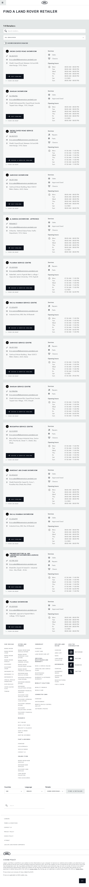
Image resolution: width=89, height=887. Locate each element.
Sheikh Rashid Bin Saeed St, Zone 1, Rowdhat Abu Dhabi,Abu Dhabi (22, 483)
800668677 (13, 223)
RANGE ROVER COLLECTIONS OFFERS (24, 665)
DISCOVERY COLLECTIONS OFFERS (24, 708)
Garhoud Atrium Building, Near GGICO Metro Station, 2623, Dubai (22, 188)
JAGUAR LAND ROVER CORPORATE (14, 844)
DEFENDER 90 (8, 677)
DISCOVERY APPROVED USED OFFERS (25, 700)
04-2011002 (13, 180)
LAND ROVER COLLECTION (22, 774)
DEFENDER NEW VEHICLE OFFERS (23, 674)
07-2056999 (13, 307)
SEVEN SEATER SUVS (9, 687)
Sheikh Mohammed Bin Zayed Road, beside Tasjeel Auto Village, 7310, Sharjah (24, 104)
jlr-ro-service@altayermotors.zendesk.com (23, 140)
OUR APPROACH (23, 746)
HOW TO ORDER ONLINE (22, 731)
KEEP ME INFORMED (24, 735)
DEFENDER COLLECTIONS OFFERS (24, 687)
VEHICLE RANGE (23, 749)
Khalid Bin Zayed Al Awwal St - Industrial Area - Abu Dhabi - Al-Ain (23, 569)
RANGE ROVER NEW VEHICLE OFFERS (24, 650)
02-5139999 (13, 431)
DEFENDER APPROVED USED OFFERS (24, 678)
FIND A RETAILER (75, 791)
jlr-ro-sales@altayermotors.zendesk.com (23, 59)
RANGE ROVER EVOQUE (8, 660)
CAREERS (7, 818)
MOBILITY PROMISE (41, 687)
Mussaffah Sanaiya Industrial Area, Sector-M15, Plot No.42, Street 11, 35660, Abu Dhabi (24, 440)
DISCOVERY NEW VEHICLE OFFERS (23, 695)
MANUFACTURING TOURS (60, 680)
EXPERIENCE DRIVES (58, 672)
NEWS (57, 655)
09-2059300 (13, 267)
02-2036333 (13, 475)
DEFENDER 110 (9, 674)
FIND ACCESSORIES (24, 778)
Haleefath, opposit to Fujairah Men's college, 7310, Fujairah (21, 614)
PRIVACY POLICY (9, 831)
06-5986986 (13, 96)
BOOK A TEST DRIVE (24, 725)
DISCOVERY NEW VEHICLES (23, 770)
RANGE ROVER (8, 648)
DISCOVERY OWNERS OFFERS (24, 704)
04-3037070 (13, 56)
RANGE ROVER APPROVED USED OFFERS (23, 656)
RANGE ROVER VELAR (8, 656)
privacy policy (33, 869)
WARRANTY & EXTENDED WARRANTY (42, 678)
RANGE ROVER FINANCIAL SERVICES (24, 669)
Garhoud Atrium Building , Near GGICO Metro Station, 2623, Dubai (23, 355)
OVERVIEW (21, 743)
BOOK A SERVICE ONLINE (22, 160)
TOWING (6, 691)
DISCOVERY (7, 664)
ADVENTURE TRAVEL (58, 676)
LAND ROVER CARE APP (42, 654)
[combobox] (44, 37)
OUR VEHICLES (8, 684)
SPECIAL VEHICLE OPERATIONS (9, 680)
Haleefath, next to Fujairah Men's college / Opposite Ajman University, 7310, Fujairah (23, 275)
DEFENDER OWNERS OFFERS (24, 682)
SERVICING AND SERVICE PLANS (42, 669)
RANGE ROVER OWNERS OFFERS (23, 661)
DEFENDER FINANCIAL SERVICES (25, 691)
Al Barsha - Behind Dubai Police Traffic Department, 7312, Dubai (22, 232)
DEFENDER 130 (9, 671)
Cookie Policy (79, 869)
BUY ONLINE (16, 76)
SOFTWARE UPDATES (41, 708)
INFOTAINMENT (39, 701)
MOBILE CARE (39, 690)
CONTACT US (22, 752)
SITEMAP (7, 840)
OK (82, 881)
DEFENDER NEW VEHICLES (23, 765)
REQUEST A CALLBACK (25, 728)
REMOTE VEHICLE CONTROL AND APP (43, 705)
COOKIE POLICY (8, 836)
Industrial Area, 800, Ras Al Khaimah (21, 314)
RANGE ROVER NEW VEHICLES (24, 761)
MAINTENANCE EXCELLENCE (39, 673)
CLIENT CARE (39, 651)
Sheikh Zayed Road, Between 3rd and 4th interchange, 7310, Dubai (23, 64)
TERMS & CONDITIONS (11, 823)
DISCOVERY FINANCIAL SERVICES (25, 713)
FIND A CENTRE (59, 684)
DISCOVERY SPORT (7, 667)
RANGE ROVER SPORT (8, 652)
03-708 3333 (13, 560)
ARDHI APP (58, 653)
